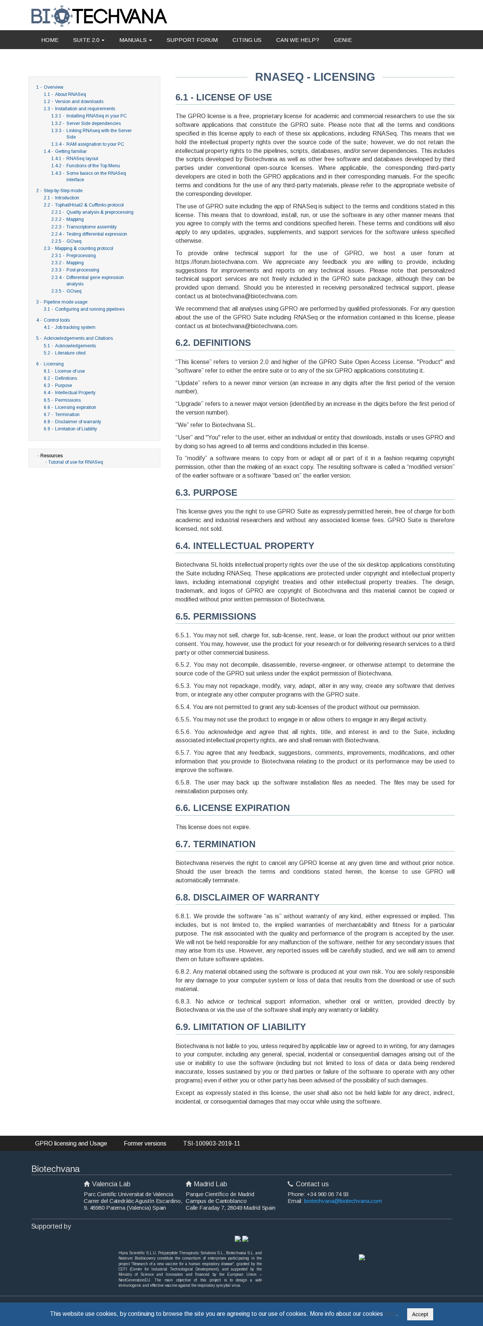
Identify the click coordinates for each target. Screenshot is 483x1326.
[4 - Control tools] (144, 320)
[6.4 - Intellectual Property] (140, 392)
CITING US (246, 40)
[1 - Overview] (144, 87)
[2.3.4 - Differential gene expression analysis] (136, 277)
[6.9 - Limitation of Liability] (140, 429)
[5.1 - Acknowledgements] (140, 345)
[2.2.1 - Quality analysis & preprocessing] (136, 212)
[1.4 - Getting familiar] (140, 151)
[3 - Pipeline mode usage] (144, 302)
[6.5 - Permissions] (140, 400)
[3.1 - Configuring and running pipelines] (140, 309)
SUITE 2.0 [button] (87, 40)
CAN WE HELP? (297, 40)
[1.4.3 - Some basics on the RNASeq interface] (136, 173)
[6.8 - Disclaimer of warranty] (140, 421)
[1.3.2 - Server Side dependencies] (136, 123)
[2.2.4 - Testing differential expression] (136, 234)
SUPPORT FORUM (192, 40)
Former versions (145, 1143)
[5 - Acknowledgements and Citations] (144, 338)
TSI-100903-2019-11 (211, 1143)
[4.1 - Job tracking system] (140, 327)
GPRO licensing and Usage (71, 1143)
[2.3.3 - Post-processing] (136, 270)
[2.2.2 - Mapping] (136, 219)
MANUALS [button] (133, 40)
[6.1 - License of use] (140, 371)
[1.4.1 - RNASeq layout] (136, 158)
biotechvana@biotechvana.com (343, 1201)
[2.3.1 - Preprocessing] (136, 255)
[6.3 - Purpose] (140, 385)
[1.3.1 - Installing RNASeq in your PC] (136, 116)
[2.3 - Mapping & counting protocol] (140, 248)
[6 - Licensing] (144, 364)
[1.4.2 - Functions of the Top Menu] (136, 165)
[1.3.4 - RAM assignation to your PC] (136, 144)
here (390, 1314)
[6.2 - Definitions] (140, 378)
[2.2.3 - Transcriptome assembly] (136, 227)
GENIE (343, 40)
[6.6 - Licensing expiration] (140, 407)
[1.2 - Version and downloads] (140, 101)
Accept (420, 1314)
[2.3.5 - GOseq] (136, 291)
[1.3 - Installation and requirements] (140, 108)
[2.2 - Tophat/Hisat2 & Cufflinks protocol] (140, 205)
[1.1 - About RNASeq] (140, 94)
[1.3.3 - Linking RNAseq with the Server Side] (136, 130)
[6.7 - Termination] (140, 414)
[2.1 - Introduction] (140, 197)
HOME (49, 40)
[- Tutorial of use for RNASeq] (140, 455)
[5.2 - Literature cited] (140, 353)
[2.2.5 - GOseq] (136, 241)
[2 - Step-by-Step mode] (144, 190)
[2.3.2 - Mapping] (136, 262)
